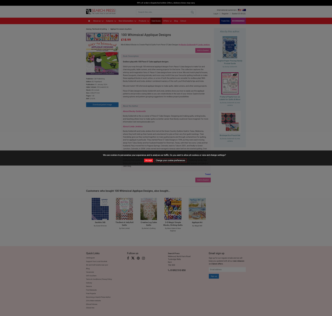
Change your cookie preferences (170, 160)
